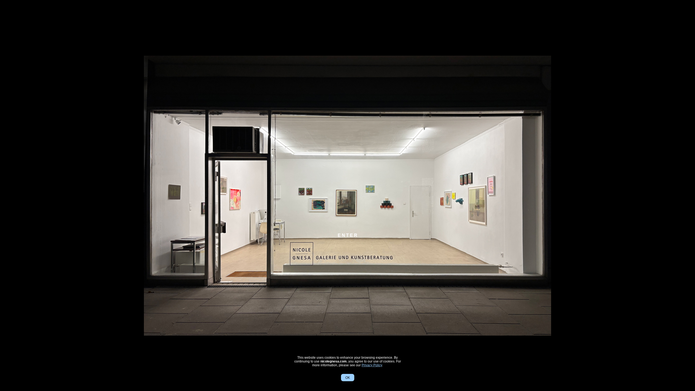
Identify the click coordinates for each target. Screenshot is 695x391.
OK (347, 378)
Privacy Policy (372, 365)
